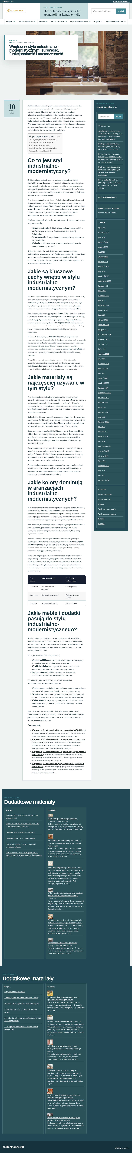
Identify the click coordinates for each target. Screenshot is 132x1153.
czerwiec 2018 (103, 466)
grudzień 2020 (103, 383)
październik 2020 (104, 393)
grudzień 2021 (103, 325)
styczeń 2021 (103, 378)
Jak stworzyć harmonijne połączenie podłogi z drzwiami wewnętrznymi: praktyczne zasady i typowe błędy (65, 843)
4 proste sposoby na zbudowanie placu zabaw (21, 998)
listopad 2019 (103, 436)
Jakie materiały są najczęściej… (41, 145)
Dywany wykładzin (59, 21)
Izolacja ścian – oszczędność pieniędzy (20, 832)
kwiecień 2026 (103, 242)
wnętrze (72, 329)
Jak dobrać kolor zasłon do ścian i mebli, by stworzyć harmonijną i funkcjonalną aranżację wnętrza (64, 1048)
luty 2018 (101, 475)
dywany (76, 595)
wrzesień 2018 (103, 451)
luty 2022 (101, 315)
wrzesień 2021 (103, 339)
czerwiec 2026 (103, 232)
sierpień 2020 (103, 402)
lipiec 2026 (102, 228)
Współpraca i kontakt (121, 1)
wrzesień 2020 (103, 398)
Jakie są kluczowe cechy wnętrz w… (42, 142)
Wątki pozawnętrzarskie (80, 21)
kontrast (40, 443)
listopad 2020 (103, 388)
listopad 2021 (103, 330)
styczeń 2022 (103, 320)
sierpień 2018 (103, 456)
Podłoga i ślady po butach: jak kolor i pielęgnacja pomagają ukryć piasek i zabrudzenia (109, 146)
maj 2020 (101, 417)
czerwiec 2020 (103, 412)
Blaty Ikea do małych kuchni (14, 992)
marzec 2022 (103, 310)
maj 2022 (101, 300)
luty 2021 (101, 373)
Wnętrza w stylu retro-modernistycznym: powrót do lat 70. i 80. (57, 730)
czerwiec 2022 (103, 296)
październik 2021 (104, 334)
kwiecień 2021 (103, 364)
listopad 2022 (103, 286)
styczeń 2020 (103, 432)
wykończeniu (72, 694)
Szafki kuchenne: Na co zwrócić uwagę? (21, 838)
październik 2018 (104, 446)
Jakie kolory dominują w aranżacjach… (43, 148)
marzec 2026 (103, 247)
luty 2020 (101, 427)
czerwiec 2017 (103, 480)
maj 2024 (101, 271)
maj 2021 (101, 359)
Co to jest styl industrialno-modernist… (43, 139)
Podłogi (43, 21)
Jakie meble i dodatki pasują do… (41, 151)
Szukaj (121, 11)
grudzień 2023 (103, 276)
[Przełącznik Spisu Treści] (57, 136)
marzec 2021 (103, 368)
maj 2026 (101, 237)
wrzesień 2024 (103, 266)
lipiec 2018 (102, 461)
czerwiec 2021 (103, 354)
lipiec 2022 (102, 291)
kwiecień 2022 (103, 305)
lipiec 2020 (102, 407)
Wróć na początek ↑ (122, 1148)
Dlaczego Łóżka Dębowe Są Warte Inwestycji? (21, 1003)
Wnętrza (10, 21)
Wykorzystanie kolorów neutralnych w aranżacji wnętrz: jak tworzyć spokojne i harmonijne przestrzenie (65, 895)
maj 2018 (101, 470)
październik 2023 (104, 281)
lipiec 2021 (102, 349)
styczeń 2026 (103, 257)
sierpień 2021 (103, 344)
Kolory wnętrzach (27, 21)
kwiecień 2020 (103, 422)
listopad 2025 (103, 262)
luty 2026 (101, 252)
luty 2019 (101, 441)
